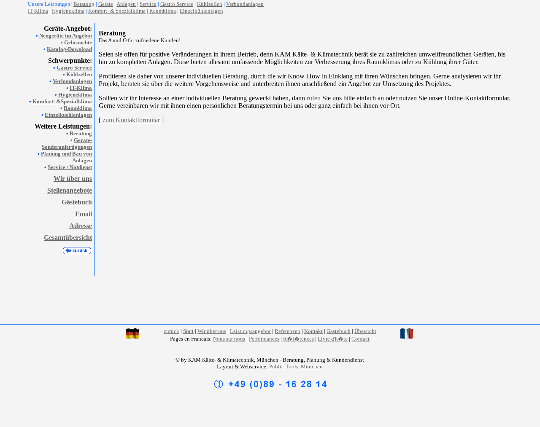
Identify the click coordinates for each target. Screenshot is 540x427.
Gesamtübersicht (68, 237)
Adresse (80, 225)
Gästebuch (77, 202)
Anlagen (126, 4)
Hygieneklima (68, 11)
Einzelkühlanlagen (201, 11)
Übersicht (365, 331)
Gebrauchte (78, 42)
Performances (264, 339)
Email (83, 214)
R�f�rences (298, 339)
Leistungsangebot (250, 331)
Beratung (81, 133)
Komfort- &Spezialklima (62, 101)
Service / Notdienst (70, 167)
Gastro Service (74, 67)
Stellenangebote (69, 190)
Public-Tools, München (296, 366)
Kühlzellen (209, 4)
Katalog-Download (69, 49)
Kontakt (313, 331)
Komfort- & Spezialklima (117, 11)
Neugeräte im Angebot (65, 35)
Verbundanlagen (245, 4)
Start (188, 331)
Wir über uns (73, 178)
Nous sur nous (229, 339)
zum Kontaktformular (131, 120)
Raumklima (162, 11)
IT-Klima (81, 88)
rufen (314, 98)
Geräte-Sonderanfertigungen (67, 143)
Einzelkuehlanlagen (68, 115)
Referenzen (287, 331)
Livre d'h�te (333, 339)
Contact (360, 339)
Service (148, 4)
